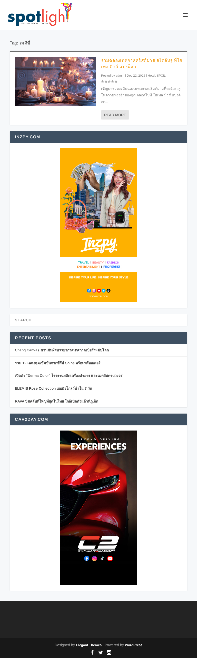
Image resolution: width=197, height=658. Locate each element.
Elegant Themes (89, 645)
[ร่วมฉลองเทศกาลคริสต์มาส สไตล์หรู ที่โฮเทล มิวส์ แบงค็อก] (55, 81)
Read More (115, 115)
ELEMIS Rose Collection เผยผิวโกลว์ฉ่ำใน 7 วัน (53, 388)
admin (120, 75)
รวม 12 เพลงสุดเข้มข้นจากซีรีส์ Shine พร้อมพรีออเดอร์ (58, 363)
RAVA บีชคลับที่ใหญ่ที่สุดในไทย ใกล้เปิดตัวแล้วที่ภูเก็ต (56, 401)
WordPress (133, 645)
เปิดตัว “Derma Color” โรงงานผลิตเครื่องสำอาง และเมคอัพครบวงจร (69, 375)
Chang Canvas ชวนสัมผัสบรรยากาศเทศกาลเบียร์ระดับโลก (62, 350)
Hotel (151, 75)
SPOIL (161, 75)
